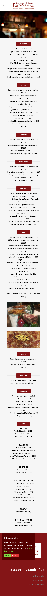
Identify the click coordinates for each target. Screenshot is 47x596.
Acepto (7, 555)
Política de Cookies (37, 580)
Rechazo (15, 555)
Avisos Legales (38, 576)
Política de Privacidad (36, 584)
